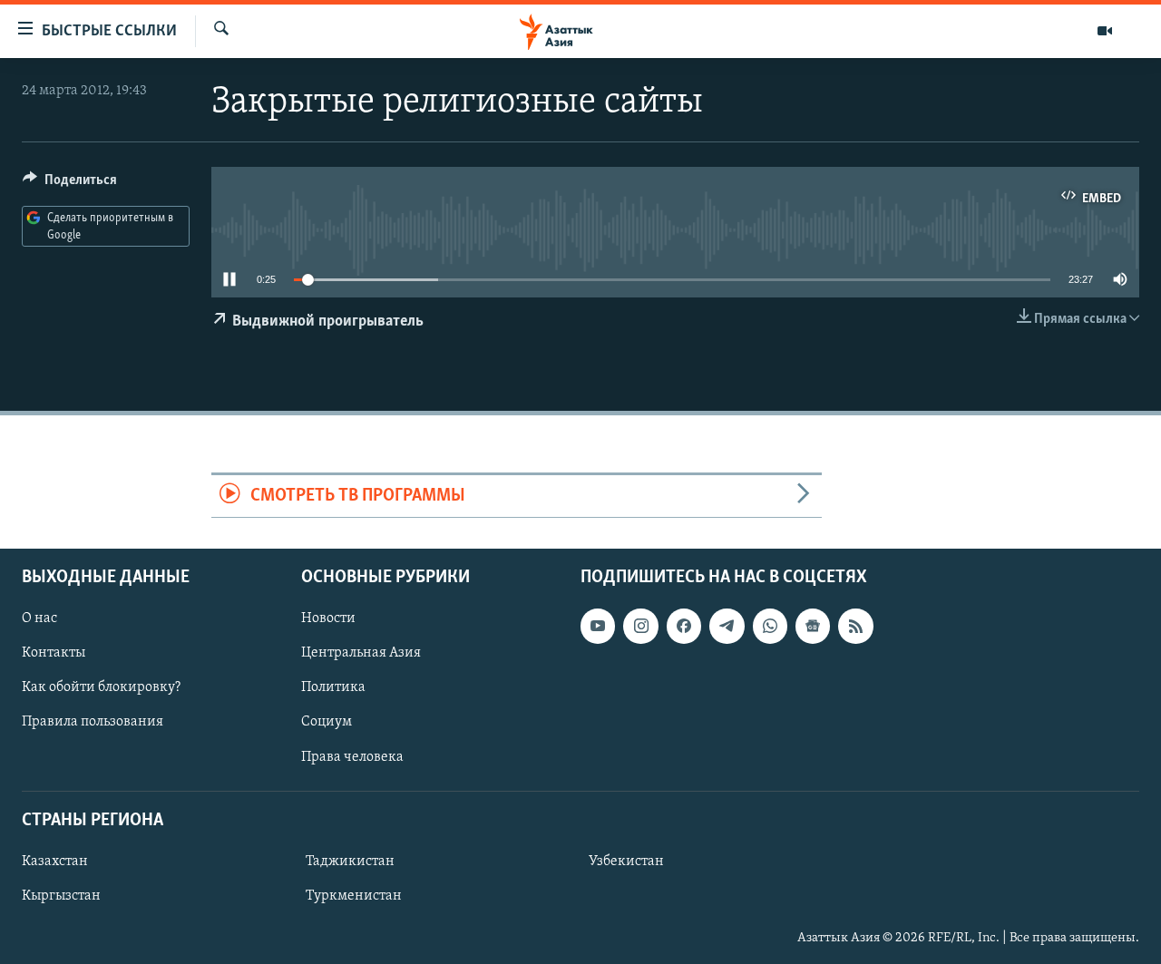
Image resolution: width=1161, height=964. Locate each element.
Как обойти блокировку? (101, 687)
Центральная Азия (361, 653)
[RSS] (855, 626)
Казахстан (55, 861)
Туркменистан (354, 896)
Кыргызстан (61, 896)
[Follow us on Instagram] (640, 626)
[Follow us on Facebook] (684, 626)
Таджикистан (350, 861)
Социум (326, 722)
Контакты (53, 653)
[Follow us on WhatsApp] (770, 626)
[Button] (70, 184)
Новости (328, 618)
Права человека (352, 756)
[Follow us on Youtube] (597, 626)
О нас (39, 618)
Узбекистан (626, 861)
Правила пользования (92, 722)
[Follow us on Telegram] (726, 626)
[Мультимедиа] (1105, 31)
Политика (333, 687)
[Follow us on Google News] (812, 626)
